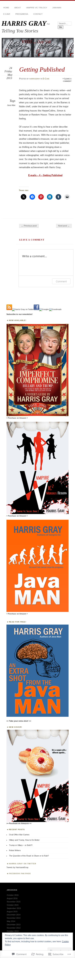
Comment (61, 281)
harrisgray (34, 78)
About (17, 8)
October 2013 (12, 931)
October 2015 (12, 905)
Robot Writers (15, 850)
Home (6, 8)
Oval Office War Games (19, 835)
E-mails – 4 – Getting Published (45, 175)
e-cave (6, 14)
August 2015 (12, 912)
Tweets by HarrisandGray (17, 867)
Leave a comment (67, 79)
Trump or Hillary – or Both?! (20, 845)
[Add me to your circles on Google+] (44, 309)
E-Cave (46, 78)
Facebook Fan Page (20, 873)
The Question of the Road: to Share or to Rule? (29, 856)
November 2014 (13, 918)
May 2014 (11, 921)
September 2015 (14, 908)
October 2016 (12, 895)
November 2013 (13, 928)
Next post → (64, 226)
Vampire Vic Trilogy (36, 8)
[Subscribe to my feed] (9, 309)
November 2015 (13, 902)
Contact (38, 14)
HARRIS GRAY (24, 23)
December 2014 (13, 915)
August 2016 (12, 898)
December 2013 (13, 925)
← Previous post (29, 226)
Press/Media (21, 14)
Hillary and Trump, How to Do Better (24, 840)
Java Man (56, 8)
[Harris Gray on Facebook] (36, 309)
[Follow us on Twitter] (23, 309)
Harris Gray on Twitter (22, 864)
